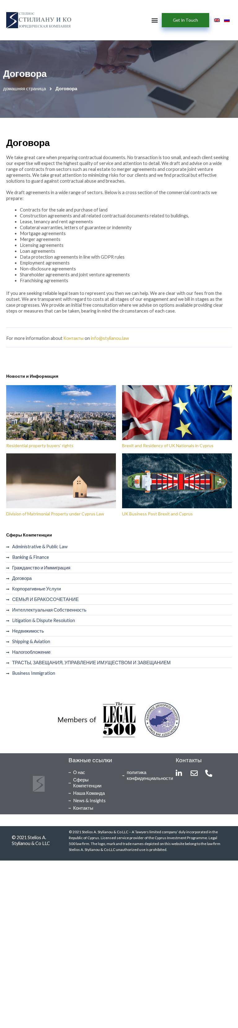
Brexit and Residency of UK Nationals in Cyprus (168, 445)
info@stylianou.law (110, 338)
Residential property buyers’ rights (39, 445)
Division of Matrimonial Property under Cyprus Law (55, 513)
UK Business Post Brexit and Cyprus (157, 513)
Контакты (74, 338)
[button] (154, 20)
